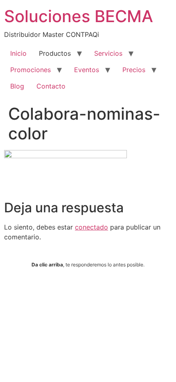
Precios (133, 70)
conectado (91, 227)
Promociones (30, 70)
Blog (17, 86)
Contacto (50, 86)
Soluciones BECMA (78, 16)
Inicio (18, 53)
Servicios (108, 53)
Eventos (86, 70)
